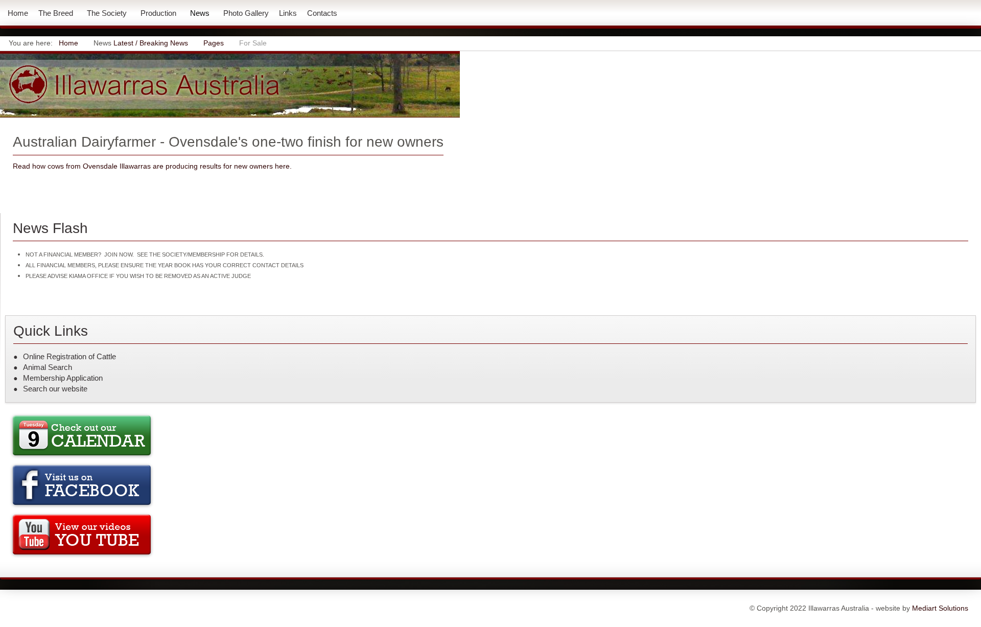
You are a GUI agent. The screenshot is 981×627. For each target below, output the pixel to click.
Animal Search (47, 367)
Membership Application (63, 378)
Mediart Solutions (939, 608)
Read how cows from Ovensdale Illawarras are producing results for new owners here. (152, 166)
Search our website (55, 388)
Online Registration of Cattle (69, 356)
